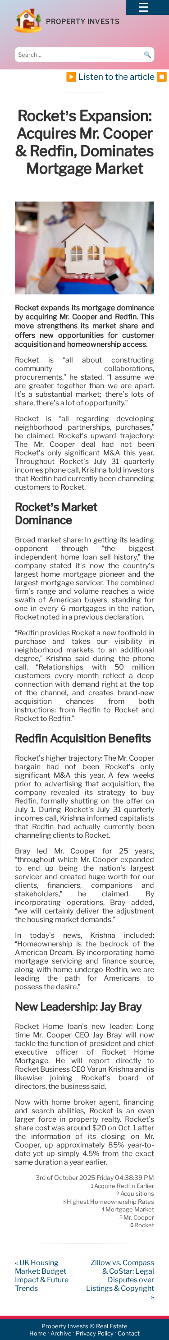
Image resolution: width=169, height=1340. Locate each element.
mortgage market (129, 1209)
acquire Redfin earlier (124, 1185)
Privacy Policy (95, 1333)
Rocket (144, 1225)
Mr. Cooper (138, 1217)
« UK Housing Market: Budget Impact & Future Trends (42, 1275)
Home (37, 1333)
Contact (129, 1333)
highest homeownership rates (110, 1201)
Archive (61, 1333)
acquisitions (137, 1194)
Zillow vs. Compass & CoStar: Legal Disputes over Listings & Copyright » (120, 1279)
